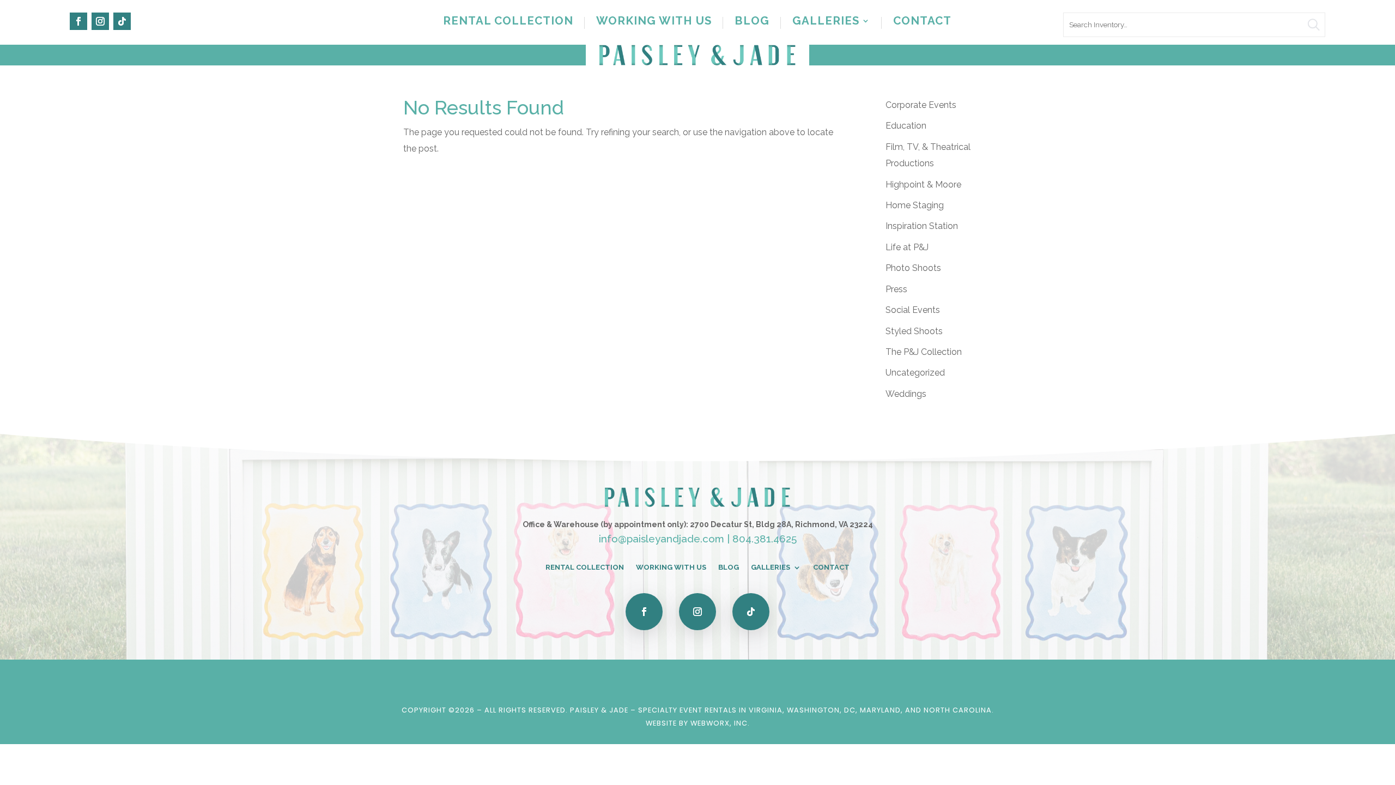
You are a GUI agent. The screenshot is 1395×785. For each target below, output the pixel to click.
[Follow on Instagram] (100, 21)
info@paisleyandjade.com (661, 539)
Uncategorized (915, 372)
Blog (752, 22)
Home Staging (914, 205)
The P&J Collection (923, 352)
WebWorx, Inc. (720, 723)
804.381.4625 (764, 539)
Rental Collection (508, 22)
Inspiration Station (921, 226)
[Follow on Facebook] (78, 21)
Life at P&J (907, 247)
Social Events (912, 310)
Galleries (825, 22)
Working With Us (654, 22)
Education (905, 125)
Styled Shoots (914, 331)
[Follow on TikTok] (122, 21)
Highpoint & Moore (923, 184)
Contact (922, 22)
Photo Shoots (913, 268)
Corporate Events (920, 105)
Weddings (905, 394)
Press (896, 289)
